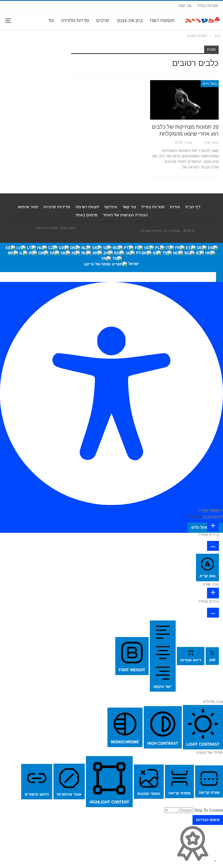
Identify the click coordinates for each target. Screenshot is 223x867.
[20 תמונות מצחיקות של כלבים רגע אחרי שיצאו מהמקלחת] (184, 100)
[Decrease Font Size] (213, 546)
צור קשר (184, 5)
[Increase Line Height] (213, 593)
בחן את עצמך (129, 20)
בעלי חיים (210, 84)
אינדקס (111, 206)
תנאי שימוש (28, 206)
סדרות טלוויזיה (75, 20)
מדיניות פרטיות (57, 206)
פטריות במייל (207, 5)
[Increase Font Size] (213, 526)
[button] (219, 277)
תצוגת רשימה (87, 206)
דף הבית (192, 206)
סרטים (102, 20)
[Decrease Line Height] (213, 613)
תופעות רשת (162, 20)
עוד (51, 20)
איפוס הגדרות (208, 820)
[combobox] (111, 257)
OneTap (194, 516)
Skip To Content (208, 810)
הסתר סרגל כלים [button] (205, 527)
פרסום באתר (86, 215)
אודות (175, 206)
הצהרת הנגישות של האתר (125, 215)
